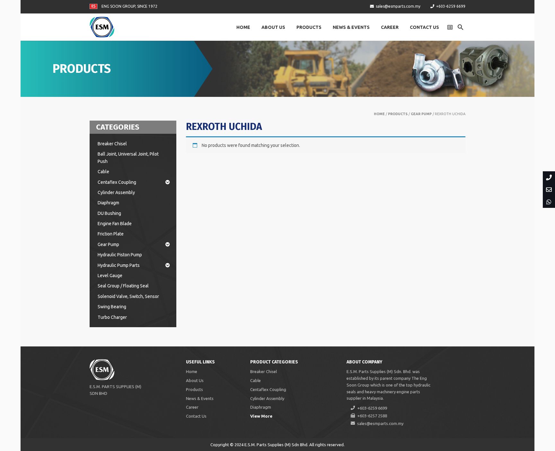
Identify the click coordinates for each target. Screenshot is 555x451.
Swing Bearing (112, 306)
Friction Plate (111, 233)
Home (243, 27)
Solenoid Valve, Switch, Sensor (128, 296)
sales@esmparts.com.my (398, 6)
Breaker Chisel (112, 143)
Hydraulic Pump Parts (119, 265)
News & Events (351, 27)
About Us (273, 27)
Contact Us (424, 27)
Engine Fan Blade (115, 223)
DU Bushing (109, 213)
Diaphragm (108, 202)
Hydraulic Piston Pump (120, 254)
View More (261, 416)
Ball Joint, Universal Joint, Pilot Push (128, 157)
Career (390, 27)
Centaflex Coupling (117, 182)
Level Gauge (110, 275)
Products (309, 27)
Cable (103, 171)
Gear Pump (421, 114)
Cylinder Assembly (116, 192)
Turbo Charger (112, 317)
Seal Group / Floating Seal (123, 285)
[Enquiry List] (450, 27)
